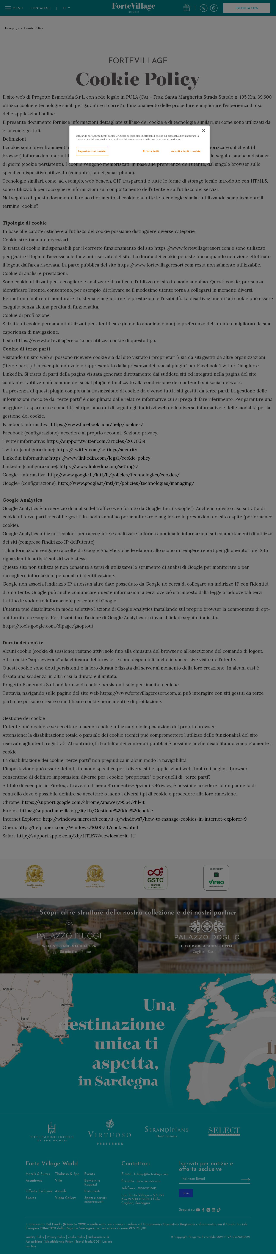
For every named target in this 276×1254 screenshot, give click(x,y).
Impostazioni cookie (92, 151)
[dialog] (139, 144)
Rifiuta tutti (151, 151)
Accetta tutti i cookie (186, 151)
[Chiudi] (203, 130)
